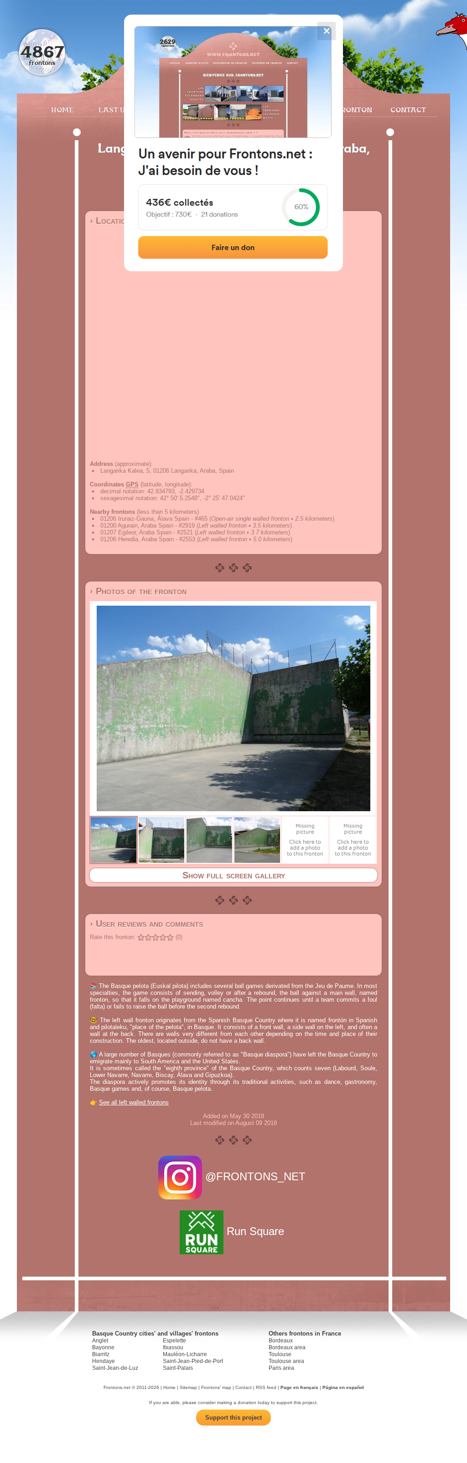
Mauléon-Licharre (185, 1354)
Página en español (343, 1387)
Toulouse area (286, 1361)
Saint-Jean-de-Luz (115, 1368)
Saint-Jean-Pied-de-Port (193, 1361)
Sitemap (188, 1387)
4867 (42, 51)
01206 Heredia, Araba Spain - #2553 (147, 539)
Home (62, 109)
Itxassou (173, 1347)
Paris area (281, 1368)
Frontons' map (216, 1387)
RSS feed (266, 1387)
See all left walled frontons (134, 1102)
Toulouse (280, 1354)
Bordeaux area (287, 1347)
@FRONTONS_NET (255, 1176)
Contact (407, 109)
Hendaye (103, 1361)
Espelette (174, 1340)
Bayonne (103, 1347)
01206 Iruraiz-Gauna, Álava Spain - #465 (154, 518)
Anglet (100, 1340)
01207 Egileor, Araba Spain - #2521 (146, 532)
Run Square (255, 1231)
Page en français (299, 1387)
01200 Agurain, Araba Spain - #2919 (147, 525)
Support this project (233, 1417)
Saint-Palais (178, 1368)
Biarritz (100, 1354)
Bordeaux (281, 1340)
